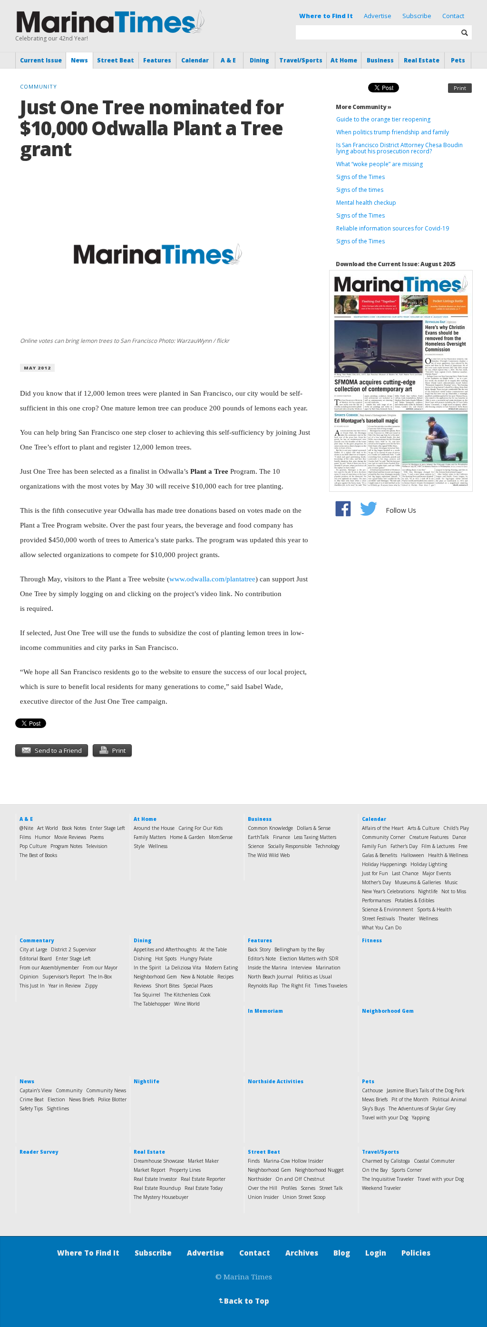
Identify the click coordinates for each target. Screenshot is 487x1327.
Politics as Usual (314, 976)
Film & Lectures (438, 846)
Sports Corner (406, 1170)
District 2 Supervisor (73, 949)
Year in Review (65, 985)
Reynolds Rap (263, 985)
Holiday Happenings (384, 864)
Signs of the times (359, 190)
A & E (228, 60)
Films (25, 837)
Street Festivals (378, 918)
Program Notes (66, 846)
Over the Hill (262, 1188)
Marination (328, 967)
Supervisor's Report (63, 976)
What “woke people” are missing (379, 164)
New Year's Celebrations (388, 891)
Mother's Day (376, 882)
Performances (376, 900)
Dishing (142, 958)
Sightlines (58, 1108)
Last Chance (405, 873)
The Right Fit (296, 985)
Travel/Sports (300, 60)
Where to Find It (326, 15)
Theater (407, 918)
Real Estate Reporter (203, 1179)
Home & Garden (187, 837)
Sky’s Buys (373, 1108)
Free (463, 846)
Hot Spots (165, 958)
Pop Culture (33, 846)
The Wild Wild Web (269, 855)
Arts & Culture (423, 828)
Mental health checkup (366, 203)
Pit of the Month (410, 1099)
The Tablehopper (152, 1003)
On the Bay (375, 1170)
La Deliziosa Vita (183, 967)
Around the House (154, 828)
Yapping (420, 1117)
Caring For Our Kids (200, 828)
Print (460, 87)
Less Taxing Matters (315, 837)
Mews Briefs (375, 1099)
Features (157, 60)
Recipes (225, 976)
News (79, 60)
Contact (453, 15)
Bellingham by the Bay (299, 949)
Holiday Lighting (428, 864)
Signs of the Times (360, 177)
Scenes (308, 1188)
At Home (344, 60)
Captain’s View (35, 1090)
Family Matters (150, 837)
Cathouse (372, 1090)
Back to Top (243, 1301)
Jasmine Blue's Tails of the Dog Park (426, 1090)
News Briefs (81, 1099)
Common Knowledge (270, 828)
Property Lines (185, 1170)
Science (256, 846)
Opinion (29, 976)
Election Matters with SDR (309, 958)
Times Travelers (330, 985)
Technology (327, 846)
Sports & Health (434, 909)
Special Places (198, 985)
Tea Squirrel (147, 994)
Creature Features (428, 837)
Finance (281, 837)
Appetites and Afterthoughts (165, 949)
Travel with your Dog (385, 1117)
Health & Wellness (448, 855)
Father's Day (404, 846)
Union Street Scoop (303, 1197)
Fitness (372, 940)
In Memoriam (265, 1011)
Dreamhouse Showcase (159, 1160)
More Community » (363, 107)
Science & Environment (387, 909)
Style (139, 846)
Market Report (150, 1170)
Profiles (289, 1188)
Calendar (195, 60)
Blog (341, 1252)
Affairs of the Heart (383, 828)
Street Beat (115, 60)
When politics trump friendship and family (392, 132)
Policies (415, 1252)
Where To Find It (88, 1252)
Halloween (412, 855)
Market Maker (203, 1160)
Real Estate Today (204, 1188)
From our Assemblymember (49, 967)
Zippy (91, 985)
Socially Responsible (290, 846)
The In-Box (100, 976)
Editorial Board (35, 958)
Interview (301, 967)
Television (96, 846)
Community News (106, 1090)
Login (375, 1252)
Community (69, 1090)
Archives (301, 1252)
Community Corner (383, 837)
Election (56, 1099)
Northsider (260, 1179)
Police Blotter (112, 1099)
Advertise (377, 15)
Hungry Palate (196, 958)
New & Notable (197, 976)
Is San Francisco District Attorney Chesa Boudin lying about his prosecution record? (399, 148)
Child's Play (456, 828)
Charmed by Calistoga (386, 1160)
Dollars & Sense (314, 828)
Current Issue (41, 60)
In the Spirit (147, 967)
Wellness (157, 846)
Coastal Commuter (434, 1160)
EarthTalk (258, 837)
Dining (259, 60)
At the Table (213, 949)
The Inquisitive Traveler (388, 1179)
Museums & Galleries (418, 882)
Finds (254, 1160)
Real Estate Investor (155, 1179)
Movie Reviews (70, 837)
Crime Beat (31, 1099)
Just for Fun (375, 873)
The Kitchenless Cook (187, 994)
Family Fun (374, 846)
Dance (459, 837)
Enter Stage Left (107, 828)
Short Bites (167, 985)
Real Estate (421, 60)
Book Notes (74, 828)
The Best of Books (38, 855)
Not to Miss (453, 891)
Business (380, 60)
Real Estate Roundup (157, 1188)
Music (451, 882)
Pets (458, 60)
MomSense (221, 837)
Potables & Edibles (414, 900)
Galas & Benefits (379, 855)
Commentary (36, 940)
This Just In (32, 985)
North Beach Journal (270, 976)
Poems (97, 837)
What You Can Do (381, 927)
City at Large (33, 949)
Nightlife (428, 891)
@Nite (26, 828)
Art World (47, 828)
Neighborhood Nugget (319, 1170)
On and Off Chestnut (300, 1179)
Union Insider (263, 1197)
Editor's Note (262, 958)
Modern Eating (221, 967)
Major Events (436, 873)
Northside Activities (275, 1081)
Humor (42, 837)
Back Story (259, 949)
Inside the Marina (267, 967)
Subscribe (416, 15)
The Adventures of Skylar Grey (422, 1108)
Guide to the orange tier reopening (383, 119)
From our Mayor (100, 967)
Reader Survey (38, 1151)
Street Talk (331, 1188)
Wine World (187, 1003)
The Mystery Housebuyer (161, 1197)
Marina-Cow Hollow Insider (293, 1160)
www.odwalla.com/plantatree (212, 579)
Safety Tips (31, 1108)
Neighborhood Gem (155, 976)
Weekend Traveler (381, 1188)
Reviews (142, 985)
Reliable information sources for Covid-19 (392, 228)
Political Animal (449, 1099)
